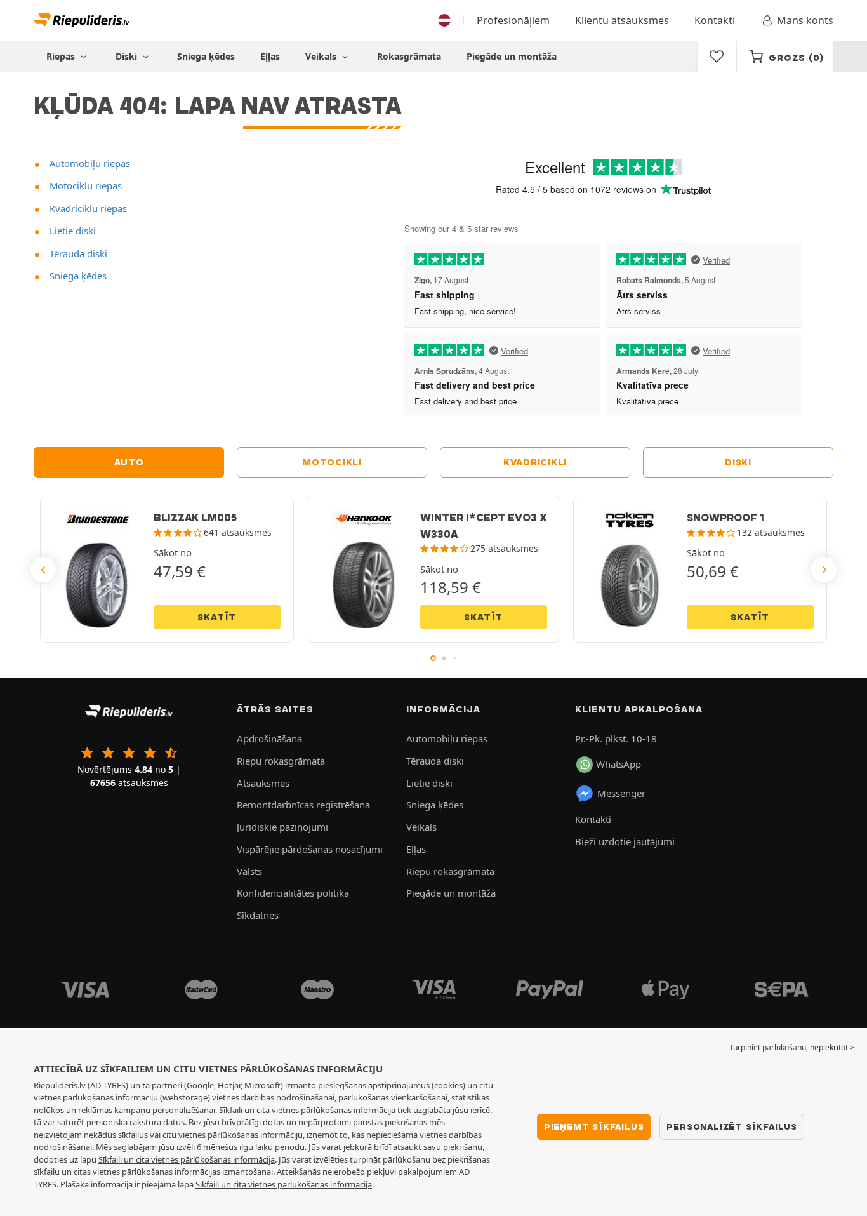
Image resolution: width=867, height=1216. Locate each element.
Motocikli (332, 462)
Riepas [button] (61, 56)
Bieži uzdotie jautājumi (625, 841)
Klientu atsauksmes (622, 20)
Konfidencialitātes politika (293, 892)
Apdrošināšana (269, 738)
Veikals (322, 56)
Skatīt (216, 617)
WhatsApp (618, 764)
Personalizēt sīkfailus (731, 1126)
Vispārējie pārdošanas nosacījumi (310, 849)
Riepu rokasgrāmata (281, 760)
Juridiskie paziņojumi (282, 826)
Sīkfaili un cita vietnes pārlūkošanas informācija (186, 1159)
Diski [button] (128, 56)
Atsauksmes (263, 783)
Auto (129, 462)
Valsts (249, 871)
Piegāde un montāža (512, 56)
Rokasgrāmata (409, 56)
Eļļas (270, 56)
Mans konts (805, 20)
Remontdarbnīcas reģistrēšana (303, 804)
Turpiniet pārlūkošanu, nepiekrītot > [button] (791, 1047)
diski (738, 462)
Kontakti (714, 20)
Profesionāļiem (513, 20)
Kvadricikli (535, 462)
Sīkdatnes (258, 915)
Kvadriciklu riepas (87, 208)
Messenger (621, 793)
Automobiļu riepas (88, 163)
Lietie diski (71, 230)
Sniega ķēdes (206, 56)
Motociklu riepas (84, 185)
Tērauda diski (77, 253)
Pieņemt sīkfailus (594, 1126)
